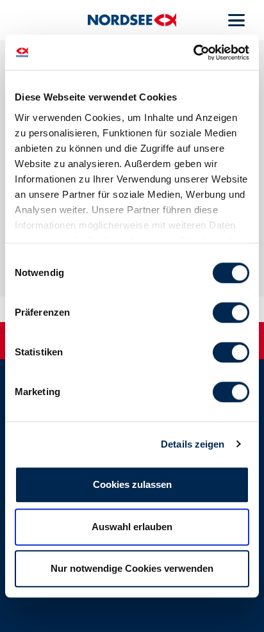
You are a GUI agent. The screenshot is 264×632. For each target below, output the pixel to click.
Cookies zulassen (132, 484)
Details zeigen (192, 444)
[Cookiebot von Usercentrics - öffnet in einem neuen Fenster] (193, 52)
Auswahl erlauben (132, 526)
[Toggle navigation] (236, 20)
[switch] (231, 312)
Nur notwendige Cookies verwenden (132, 568)
